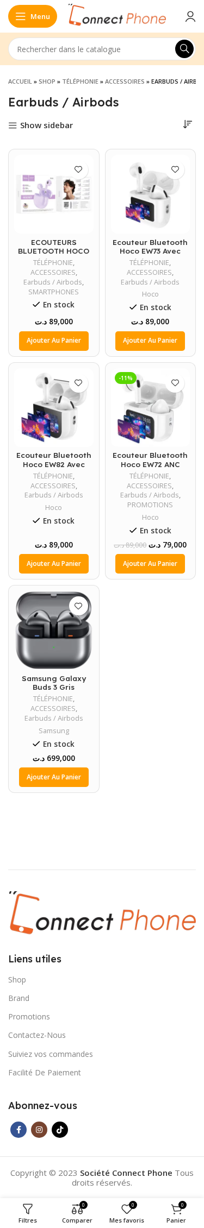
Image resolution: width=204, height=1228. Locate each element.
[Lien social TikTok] (60, 1130)
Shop (47, 81)
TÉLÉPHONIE (80, 81)
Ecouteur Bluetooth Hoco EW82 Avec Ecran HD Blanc (53, 463)
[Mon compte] (190, 16)
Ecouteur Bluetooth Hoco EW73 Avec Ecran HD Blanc (150, 250)
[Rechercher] (184, 49)
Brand (18, 998)
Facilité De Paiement (44, 1072)
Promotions (29, 1016)
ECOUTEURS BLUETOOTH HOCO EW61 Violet (53, 250)
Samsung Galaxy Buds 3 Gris (54, 682)
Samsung (54, 730)
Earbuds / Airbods (52, 282)
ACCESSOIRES (125, 81)
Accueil (20, 81)
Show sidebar (46, 125)
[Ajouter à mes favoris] (78, 169)
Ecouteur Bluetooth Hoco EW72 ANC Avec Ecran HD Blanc (150, 463)
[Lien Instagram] (39, 1130)
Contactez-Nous (37, 1035)
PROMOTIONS (150, 504)
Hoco (150, 294)
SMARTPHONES (53, 292)
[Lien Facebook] (18, 1130)
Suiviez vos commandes (50, 1054)
